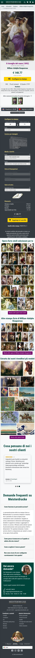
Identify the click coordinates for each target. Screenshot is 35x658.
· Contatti (5, 615)
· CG (3, 619)
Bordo (6, 127)
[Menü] (2, 2)
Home (2, 6)
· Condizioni (5, 617)
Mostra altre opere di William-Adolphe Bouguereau (17, 353)
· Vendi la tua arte (23, 617)
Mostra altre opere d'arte (17, 437)
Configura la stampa (19, 79)
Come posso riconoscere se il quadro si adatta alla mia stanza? (16, 540)
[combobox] (17, 130)
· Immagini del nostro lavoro (25, 621)
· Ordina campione (23, 626)
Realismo (15, 6)
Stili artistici (8, 6)
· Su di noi (5, 628)
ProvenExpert (14, 479)
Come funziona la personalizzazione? (16, 507)
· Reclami (5, 626)
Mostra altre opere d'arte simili (17, 313)
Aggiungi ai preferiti (27, 109)
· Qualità (21, 619)
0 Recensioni (21, 112)
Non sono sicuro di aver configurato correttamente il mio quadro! (15, 554)
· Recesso (5, 624)
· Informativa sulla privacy (9, 621)
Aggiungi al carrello (18, 220)
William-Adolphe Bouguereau (26, 6)
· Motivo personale (23, 615)
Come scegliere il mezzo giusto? (14, 547)
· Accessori (21, 624)
